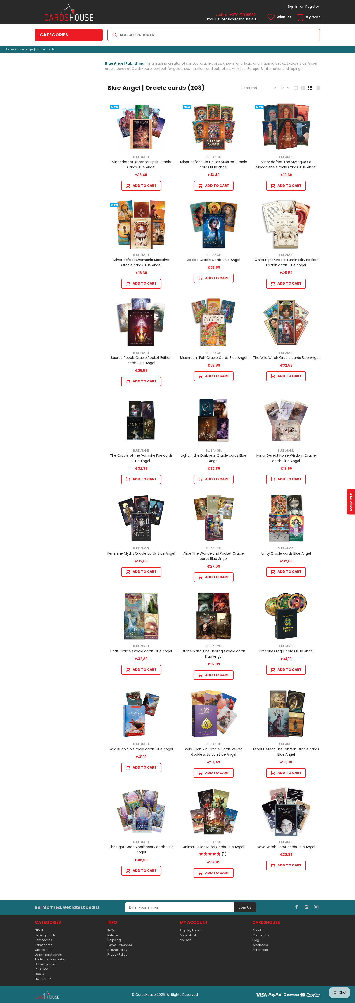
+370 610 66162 (242, 14)
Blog (255, 940)
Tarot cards (43, 945)
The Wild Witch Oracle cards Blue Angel (286, 357)
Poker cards (43, 940)
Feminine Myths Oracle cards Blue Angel (141, 553)
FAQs (111, 930)
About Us (258, 930)
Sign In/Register (191, 930)
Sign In (292, 6)
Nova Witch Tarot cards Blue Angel (286, 846)
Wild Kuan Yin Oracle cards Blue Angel (141, 749)
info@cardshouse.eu (238, 19)
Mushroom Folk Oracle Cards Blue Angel (213, 357)
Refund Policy (117, 950)
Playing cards (45, 935)
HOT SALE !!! (43, 979)
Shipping (114, 940)
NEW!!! (39, 930)
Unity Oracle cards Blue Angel (286, 553)
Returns (113, 935)
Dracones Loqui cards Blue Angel (286, 651)
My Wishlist (188, 935)
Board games (45, 964)
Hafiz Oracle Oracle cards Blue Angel (141, 651)
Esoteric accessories (50, 959)
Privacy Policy (117, 954)
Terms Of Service (119, 945)
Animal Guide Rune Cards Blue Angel (213, 846)
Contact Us (260, 935)
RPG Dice (41, 969)
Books (39, 974)
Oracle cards (44, 950)
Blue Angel (141, 157)
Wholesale (260, 945)
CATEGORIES (54, 35)
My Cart (185, 940)
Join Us (244, 907)
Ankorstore (260, 950)
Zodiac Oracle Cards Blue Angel (213, 259)
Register (312, 6)
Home (9, 49)
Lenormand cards (48, 954)
